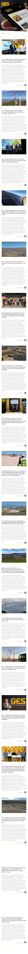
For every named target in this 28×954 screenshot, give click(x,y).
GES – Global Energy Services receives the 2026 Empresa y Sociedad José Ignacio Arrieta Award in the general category (14, 160)
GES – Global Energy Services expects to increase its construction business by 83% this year (14, 263)
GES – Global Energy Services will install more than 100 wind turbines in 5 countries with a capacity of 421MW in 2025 (14, 668)
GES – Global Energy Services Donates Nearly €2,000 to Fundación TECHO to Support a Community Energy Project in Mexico (14, 60)
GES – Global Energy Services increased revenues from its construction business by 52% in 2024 (13, 619)
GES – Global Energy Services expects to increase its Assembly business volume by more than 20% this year (13, 112)
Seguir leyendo (20, 85)
